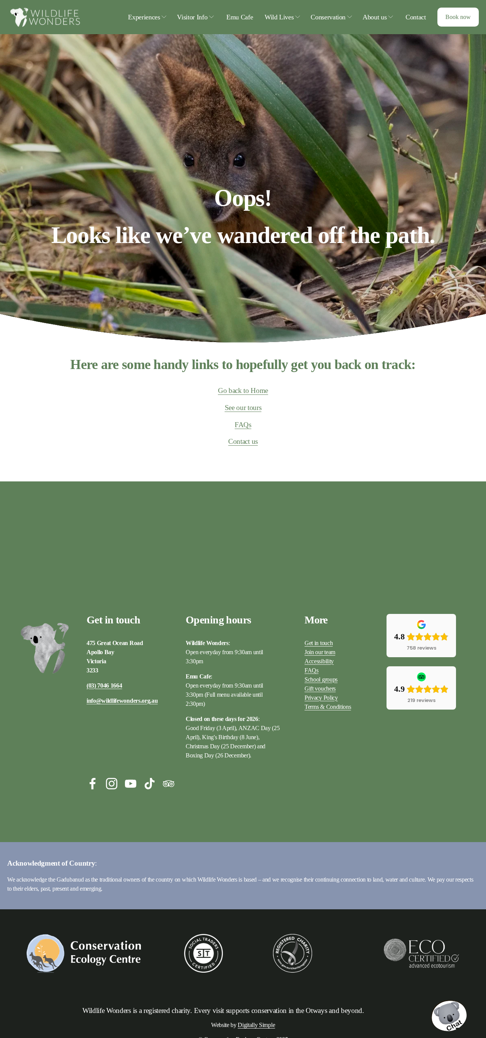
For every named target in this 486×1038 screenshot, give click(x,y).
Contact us (243, 441)
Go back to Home (243, 390)
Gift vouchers (320, 688)
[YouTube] (131, 784)
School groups (321, 679)
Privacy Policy (321, 697)
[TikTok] (150, 784)
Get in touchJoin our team (320, 647)
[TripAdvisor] (169, 784)
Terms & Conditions (328, 707)
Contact (416, 17)
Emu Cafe (239, 17)
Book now (458, 17)
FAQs (243, 425)
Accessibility (319, 661)
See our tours (243, 408)
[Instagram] (112, 784)
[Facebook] (93, 784)
